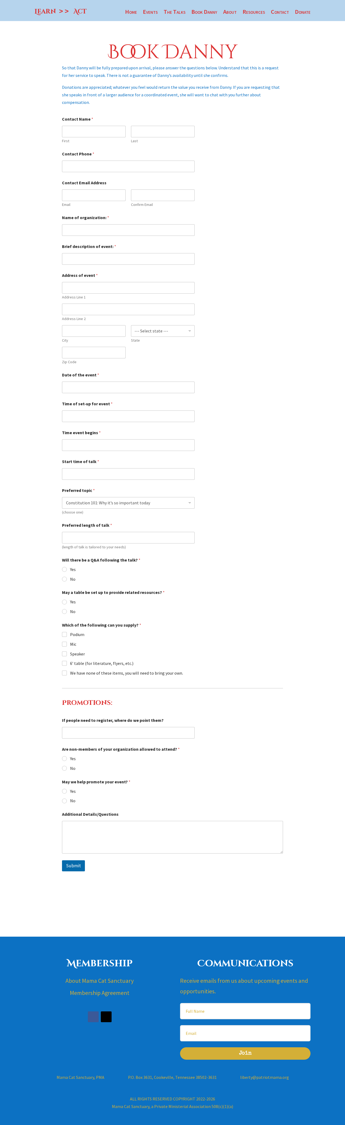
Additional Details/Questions (90, 814)
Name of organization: (85, 217)
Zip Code (69, 362)
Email (66, 204)
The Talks (174, 12)
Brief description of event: (89, 246)
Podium (77, 634)
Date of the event (80, 375)
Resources (254, 12)
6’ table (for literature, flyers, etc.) (101, 663)
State (135, 340)
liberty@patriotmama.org (264, 1077)
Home (131, 12)
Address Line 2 (74, 319)
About (230, 12)
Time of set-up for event (87, 403)
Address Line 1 (74, 297)
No (72, 579)
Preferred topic (78, 490)
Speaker (77, 654)
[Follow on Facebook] (93, 1016)
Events (150, 12)
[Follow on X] (106, 1016)
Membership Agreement (99, 993)
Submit (73, 866)
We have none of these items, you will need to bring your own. (126, 673)
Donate (302, 12)
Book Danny (204, 12)
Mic (73, 644)
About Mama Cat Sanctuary (99, 980)
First (65, 141)
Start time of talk (80, 461)
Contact (280, 12)
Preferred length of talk (87, 525)
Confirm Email (142, 204)
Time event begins (81, 432)
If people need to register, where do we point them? (113, 720)
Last (134, 141)
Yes (73, 569)
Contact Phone (78, 154)
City (65, 340)
